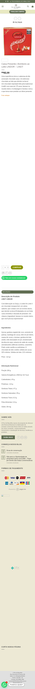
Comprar (17, 267)
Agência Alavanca (18, 684)
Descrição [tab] (6, 292)
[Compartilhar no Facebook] (6, 273)
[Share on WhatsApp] (3, 273)
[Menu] (2, 6)
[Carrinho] (33, 6)
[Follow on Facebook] (5, 1)
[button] (4, 685)
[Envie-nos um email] (25, 437)
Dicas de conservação (14, 450)
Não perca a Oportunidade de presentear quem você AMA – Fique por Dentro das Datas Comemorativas (19, 458)
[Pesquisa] (28, 6)
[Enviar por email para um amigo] (10, 273)
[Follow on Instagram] (7, 1)
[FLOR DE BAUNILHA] (16, 6)
